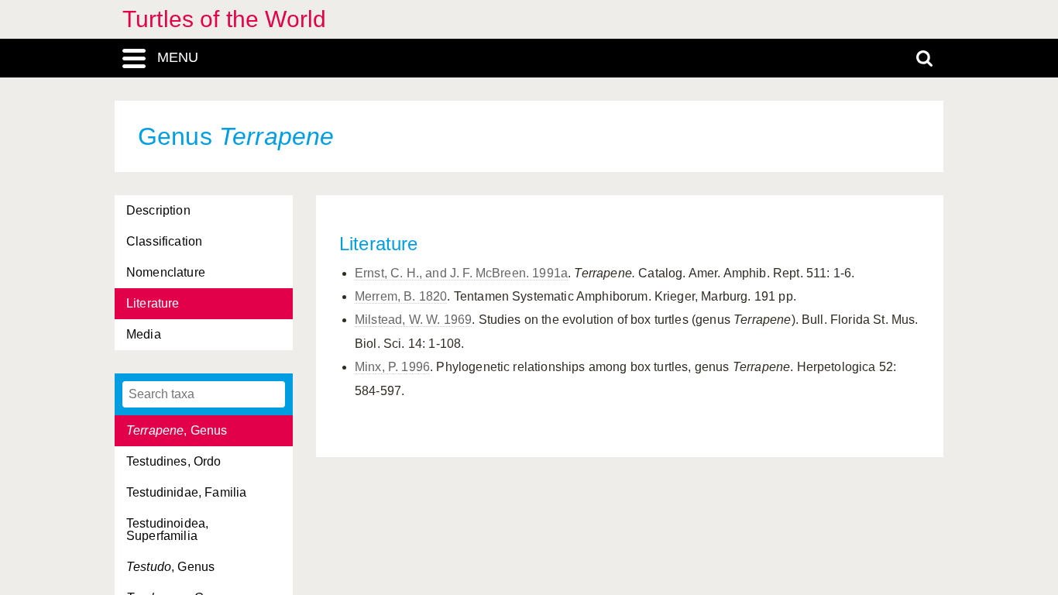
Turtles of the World (224, 19)
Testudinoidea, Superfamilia (167, 529)
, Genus (177, 430)
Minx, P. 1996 (392, 366)
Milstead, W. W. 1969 (413, 319)
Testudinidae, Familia (186, 492)
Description (158, 210)
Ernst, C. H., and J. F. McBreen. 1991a (461, 273)
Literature (153, 303)
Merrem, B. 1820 (401, 296)
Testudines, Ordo (174, 461)
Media (143, 334)
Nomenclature (165, 272)
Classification (164, 241)
